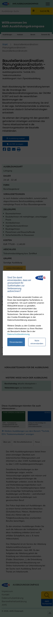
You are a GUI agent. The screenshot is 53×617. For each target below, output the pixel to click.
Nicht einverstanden (37, 342)
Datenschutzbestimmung (18, 334)
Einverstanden (16, 342)
